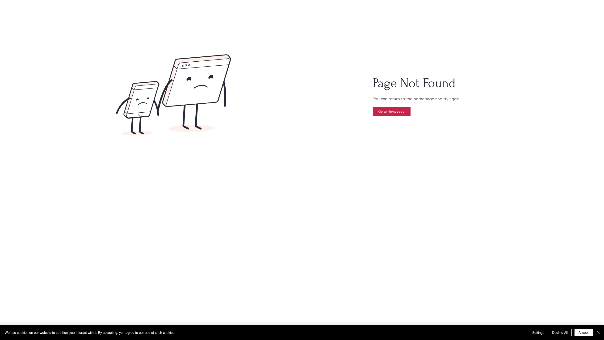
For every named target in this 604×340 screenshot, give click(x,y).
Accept (584, 332)
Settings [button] (538, 332)
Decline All (560, 332)
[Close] (598, 332)
